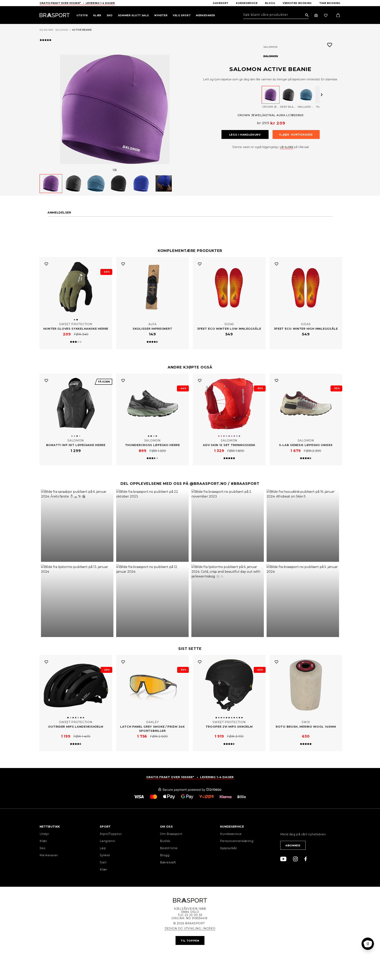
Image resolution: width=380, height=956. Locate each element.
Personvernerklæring (236, 841)
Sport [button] (105, 826)
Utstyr (44, 834)
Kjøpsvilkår (228, 848)
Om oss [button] (166, 826)
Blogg (164, 855)
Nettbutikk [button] (50, 826)
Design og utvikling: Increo (190, 928)
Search (307, 15)
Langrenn (107, 841)
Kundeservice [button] (232, 826)
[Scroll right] (322, 95)
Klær (43, 841)
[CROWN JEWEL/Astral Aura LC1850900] (270, 94)
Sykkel (105, 855)
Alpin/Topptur (111, 834)
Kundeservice (231, 834)
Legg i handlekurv (245, 134)
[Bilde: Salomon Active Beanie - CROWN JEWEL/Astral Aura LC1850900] (115, 109)
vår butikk (286, 147)
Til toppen (190, 940)
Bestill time (169, 848)
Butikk (165, 841)
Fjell (103, 862)
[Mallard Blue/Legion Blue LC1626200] (306, 94)
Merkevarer (49, 855)
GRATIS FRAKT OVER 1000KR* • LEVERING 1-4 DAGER (190, 777)
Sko (42, 848)
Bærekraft (168, 862)
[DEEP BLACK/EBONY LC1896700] (288, 94)
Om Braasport (171, 834)
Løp (103, 848)
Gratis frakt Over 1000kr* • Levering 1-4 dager (77, 3)
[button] (77, 525)
